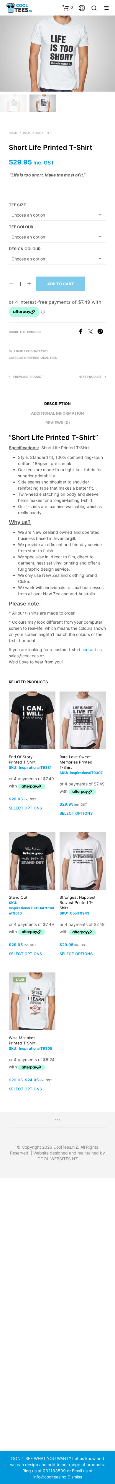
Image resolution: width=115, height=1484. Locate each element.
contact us (91, 649)
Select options (25, 808)
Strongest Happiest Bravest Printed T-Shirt (78, 902)
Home (13, 133)
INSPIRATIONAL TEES (38, 133)
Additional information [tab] (57, 413)
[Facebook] (83, 332)
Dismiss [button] (75, 1476)
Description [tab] (57, 403)
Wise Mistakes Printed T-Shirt (22, 1040)
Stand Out (18, 897)
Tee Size (17, 205)
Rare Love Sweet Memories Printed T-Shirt (76, 762)
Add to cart (60, 284)
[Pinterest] (101, 332)
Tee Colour (21, 226)
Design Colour (25, 248)
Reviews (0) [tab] (57, 422)
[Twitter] (92, 332)
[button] (68, 8)
